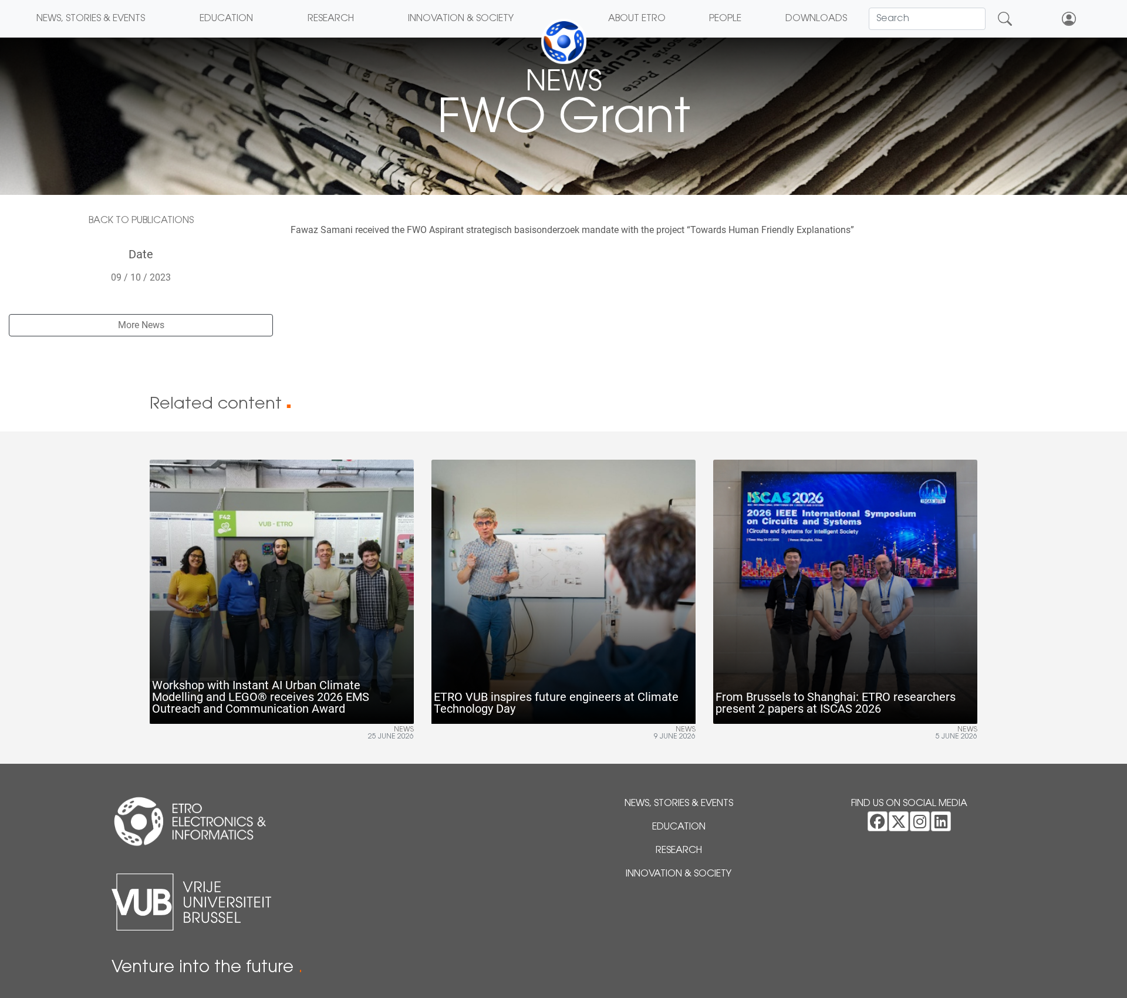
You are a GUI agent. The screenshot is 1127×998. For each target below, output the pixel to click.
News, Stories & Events (90, 18)
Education (226, 18)
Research (331, 18)
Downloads (816, 18)
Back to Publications (141, 220)
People (725, 18)
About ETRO (637, 18)
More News (141, 325)
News (404, 729)
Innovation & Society (461, 18)
